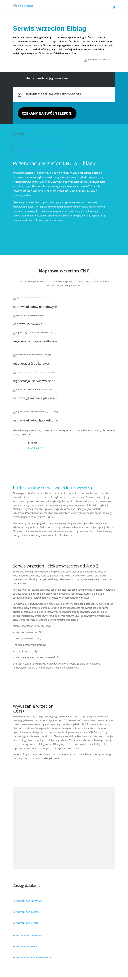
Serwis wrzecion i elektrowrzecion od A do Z (39, 150)
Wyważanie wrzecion (26, 155)
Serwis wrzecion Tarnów (26, 911)
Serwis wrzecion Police (25, 946)
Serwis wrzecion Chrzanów (27, 900)
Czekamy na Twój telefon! (47, 113)
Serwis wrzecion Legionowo (28, 935)
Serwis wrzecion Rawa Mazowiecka (32, 957)
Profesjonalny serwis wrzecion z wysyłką (37, 146)
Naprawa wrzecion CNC (28, 142)
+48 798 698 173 (35, 447)
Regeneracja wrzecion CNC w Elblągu (35, 137)
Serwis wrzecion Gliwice (25, 922)
